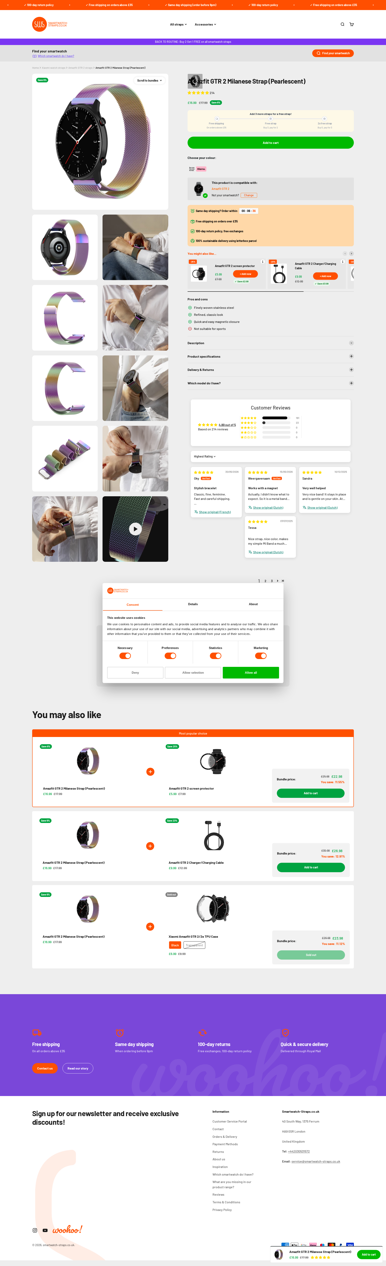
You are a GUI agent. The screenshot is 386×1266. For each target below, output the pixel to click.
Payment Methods (225, 1144)
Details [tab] (193, 604)
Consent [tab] (133, 604)
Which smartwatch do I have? (56, 56)
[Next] (351, 253)
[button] (199, 92)
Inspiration (220, 1167)
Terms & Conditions (226, 1202)
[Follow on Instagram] (35, 1230)
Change (249, 195)
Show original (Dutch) (268, 507)
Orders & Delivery (225, 1136)
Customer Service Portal (230, 1121)
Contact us (45, 1068)
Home (35, 67)
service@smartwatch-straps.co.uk (316, 1161)
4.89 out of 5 (227, 425)
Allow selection (193, 672)
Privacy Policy (222, 1210)
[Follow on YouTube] (45, 1230)
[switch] (170, 656)
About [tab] (253, 604)
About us (219, 1159)
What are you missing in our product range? (232, 1184)
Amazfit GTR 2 (220, 188)
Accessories (204, 24)
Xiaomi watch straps (53, 67)
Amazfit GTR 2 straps (80, 67)
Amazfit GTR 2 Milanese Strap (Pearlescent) (120, 67)
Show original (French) (215, 512)
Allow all (251, 672)
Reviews (218, 1194)
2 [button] (265, 581)
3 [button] (272, 581)
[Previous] (345, 253)
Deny (135, 672)
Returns (218, 1151)
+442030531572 (299, 1151)
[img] (203, 472)
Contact (218, 1129)
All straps (177, 24)
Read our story (78, 1068)
